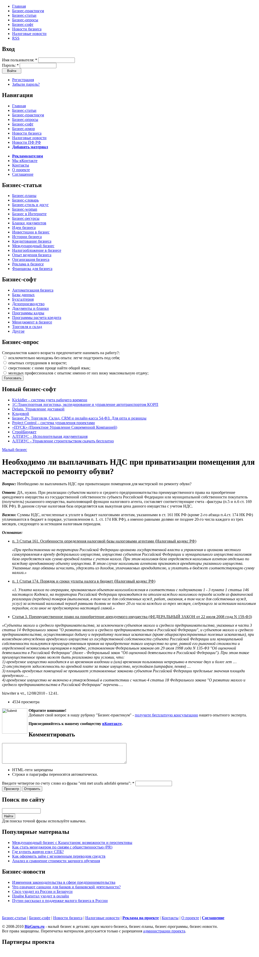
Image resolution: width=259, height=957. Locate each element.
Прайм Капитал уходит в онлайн (40, 896)
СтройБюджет (24, 432)
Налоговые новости (29, 33)
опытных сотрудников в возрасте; (37, 363)
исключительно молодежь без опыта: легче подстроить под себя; (63, 358)
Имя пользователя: (19, 60)
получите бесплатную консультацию (166, 715)
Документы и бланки (30, 308)
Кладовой (20, 413)
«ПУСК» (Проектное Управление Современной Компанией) (64, 427)
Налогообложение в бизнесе (36, 250)
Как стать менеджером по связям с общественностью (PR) (62, 847)
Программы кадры (28, 313)
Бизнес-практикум (28, 11)
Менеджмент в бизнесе (32, 322)
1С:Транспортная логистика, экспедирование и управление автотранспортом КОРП (85, 404)
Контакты (20, 165)
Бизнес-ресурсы (25, 218)
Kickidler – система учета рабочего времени (49, 400)
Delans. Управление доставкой (38, 409)
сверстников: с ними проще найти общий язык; (48, 368)
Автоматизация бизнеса (32, 290)
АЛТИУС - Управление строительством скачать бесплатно (63, 441)
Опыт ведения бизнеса (31, 255)
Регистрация (23, 80)
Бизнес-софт (22, 24)
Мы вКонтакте (24, 160)
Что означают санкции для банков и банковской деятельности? (66, 887)
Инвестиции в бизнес (31, 232)
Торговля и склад (27, 326)
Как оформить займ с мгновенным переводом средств (58, 856)
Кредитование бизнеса (31, 241)
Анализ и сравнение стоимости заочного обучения (56, 861)
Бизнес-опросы (25, 20)
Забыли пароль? (26, 84)
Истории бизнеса (27, 236)
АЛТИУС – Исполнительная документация (50, 436)
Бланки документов (29, 223)
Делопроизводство (28, 304)
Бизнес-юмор (23, 129)
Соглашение (22, 174)
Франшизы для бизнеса (32, 268)
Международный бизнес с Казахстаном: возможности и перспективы (72, 842)
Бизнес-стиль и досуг (30, 205)
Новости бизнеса (26, 29)
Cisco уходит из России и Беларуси (42, 891)
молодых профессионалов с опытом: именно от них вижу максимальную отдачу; (77, 373)
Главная (19, 6)
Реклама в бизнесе (28, 264)
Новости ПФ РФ (26, 142)
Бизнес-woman (24, 209)
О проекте (21, 170)
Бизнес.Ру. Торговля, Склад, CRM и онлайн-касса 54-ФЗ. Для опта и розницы (79, 418)
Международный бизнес (33, 246)
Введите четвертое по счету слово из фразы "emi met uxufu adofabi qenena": (68, 783)
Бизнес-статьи (24, 15)
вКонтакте (112, 723)
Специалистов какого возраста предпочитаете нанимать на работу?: (61, 353)
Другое (18, 331)
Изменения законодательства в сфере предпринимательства (63, 882)
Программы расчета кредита (36, 317)
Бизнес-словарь (25, 200)
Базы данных (23, 295)
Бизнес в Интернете (29, 214)
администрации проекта (164, 931)
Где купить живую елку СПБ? (38, 852)
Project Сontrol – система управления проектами (53, 423)
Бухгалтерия (23, 299)
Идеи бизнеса (24, 227)
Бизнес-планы (24, 195)
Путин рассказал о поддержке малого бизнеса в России (60, 900)
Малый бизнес (14, 449)
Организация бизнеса (30, 259)
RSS (15, 38)
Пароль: (10, 65)
